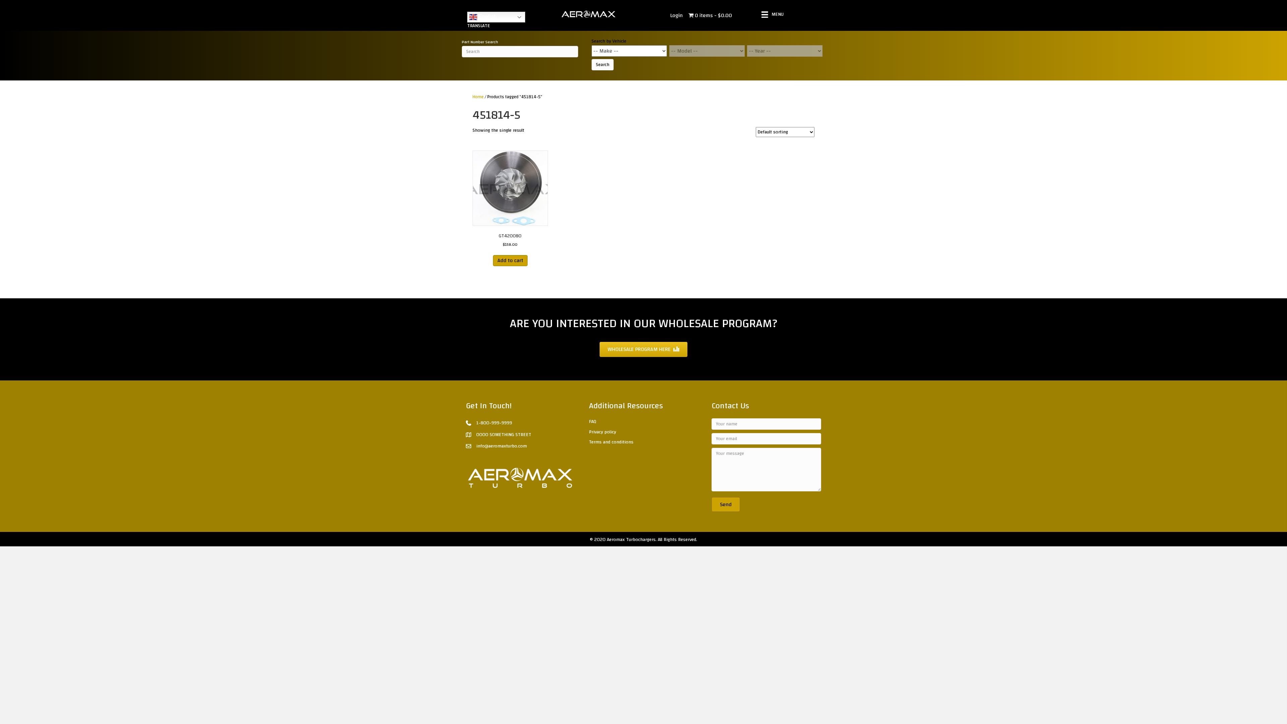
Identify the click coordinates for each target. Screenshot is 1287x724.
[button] (726, 504)
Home (478, 97)
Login (676, 15)
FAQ (592, 421)
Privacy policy (602, 432)
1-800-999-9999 (494, 423)
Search (602, 64)
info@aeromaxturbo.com (501, 446)
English (487, 16)
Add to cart (510, 260)
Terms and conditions (611, 442)
